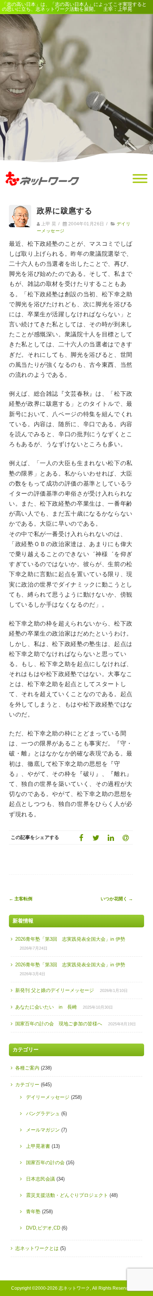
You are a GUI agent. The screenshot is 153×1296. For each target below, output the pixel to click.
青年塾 (33, 1211)
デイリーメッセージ (47, 1097)
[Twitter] (95, 837)
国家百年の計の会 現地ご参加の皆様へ (58, 1023)
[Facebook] (81, 837)
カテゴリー (27, 1084)
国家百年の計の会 (45, 1162)
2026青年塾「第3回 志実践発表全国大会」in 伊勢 (70, 939)
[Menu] (140, 179)
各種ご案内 (27, 1068)
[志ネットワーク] (42, 193)
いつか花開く (117, 898)
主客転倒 (20, 898)
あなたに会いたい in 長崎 (46, 1007)
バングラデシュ (43, 1113)
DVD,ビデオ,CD (43, 1228)
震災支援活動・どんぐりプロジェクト (67, 1195)
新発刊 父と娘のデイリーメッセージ (54, 990)
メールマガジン (43, 1130)
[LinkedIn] (110, 837)
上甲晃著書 (38, 1146)
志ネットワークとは (37, 1248)
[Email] (125, 837)
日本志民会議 (40, 1179)
